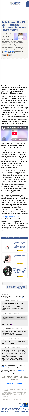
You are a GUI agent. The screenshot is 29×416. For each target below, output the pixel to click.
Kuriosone (7, 347)
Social (14, 411)
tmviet (6, 338)
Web (25, 53)
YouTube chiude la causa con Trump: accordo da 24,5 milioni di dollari (11, 283)
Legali (9, 408)
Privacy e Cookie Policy (19, 408)
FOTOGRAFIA (15, 378)
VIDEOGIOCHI (16, 376)
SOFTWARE (23, 376)
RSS (10, 411)
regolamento (21, 370)
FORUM (26, 378)
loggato (14, 367)
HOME (3, 376)
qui (19, 373)
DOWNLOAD (3, 378)
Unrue (6, 313)
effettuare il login (7, 364)
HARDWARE (9, 376)
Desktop (10, 384)
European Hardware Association (22, 405)
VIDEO (21, 378)
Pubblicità (8, 410)
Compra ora (19, 250)
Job (18, 411)
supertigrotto (8, 328)
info (22, 297)
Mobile (19, 384)
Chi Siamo (4, 408)
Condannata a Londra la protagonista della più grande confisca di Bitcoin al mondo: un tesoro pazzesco (16, 287)
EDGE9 (9, 378)
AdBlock (14, 410)
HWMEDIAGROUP (14, 379)
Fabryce (7, 300)
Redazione (21, 410)
